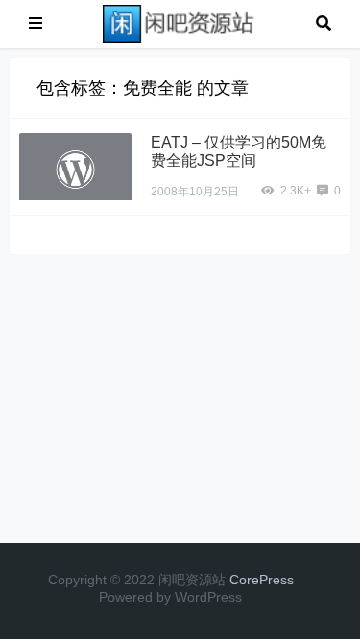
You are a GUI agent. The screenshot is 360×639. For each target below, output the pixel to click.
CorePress (261, 579)
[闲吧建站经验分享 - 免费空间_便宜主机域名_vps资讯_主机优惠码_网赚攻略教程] (179, 22)
